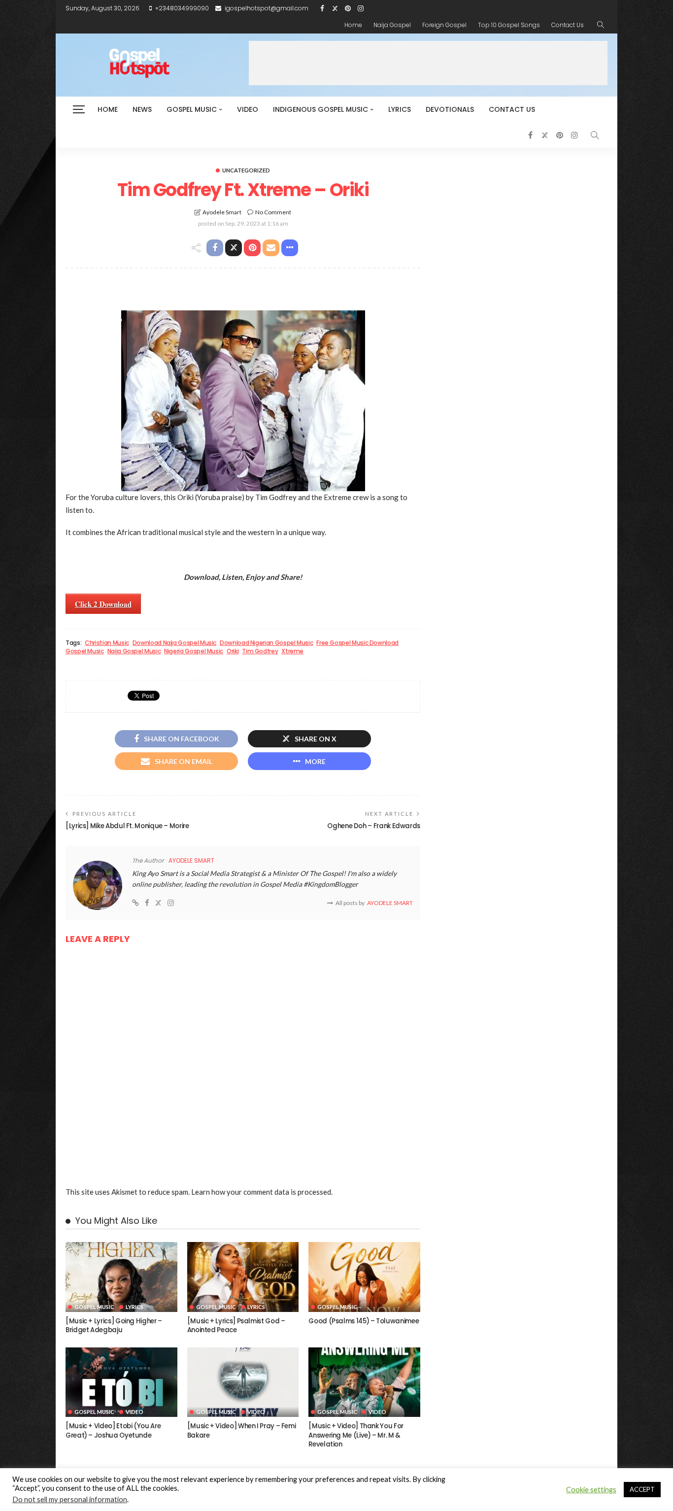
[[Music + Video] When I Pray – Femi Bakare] (243, 1382)
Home (353, 25)
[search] (600, 25)
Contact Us (567, 25)
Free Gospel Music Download (357, 643)
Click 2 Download (103, 604)
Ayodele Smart (221, 212)
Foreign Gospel (444, 25)
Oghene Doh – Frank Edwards (373, 826)
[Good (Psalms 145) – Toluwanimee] (364, 1277)
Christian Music (107, 643)
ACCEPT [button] (642, 1489)
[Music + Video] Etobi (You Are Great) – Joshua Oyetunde (113, 1430)
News (142, 109)
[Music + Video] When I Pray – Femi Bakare (241, 1430)
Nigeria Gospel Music (193, 651)
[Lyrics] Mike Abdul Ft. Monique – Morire (127, 826)
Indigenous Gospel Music (320, 109)
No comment (273, 212)
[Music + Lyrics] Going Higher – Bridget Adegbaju (114, 1325)
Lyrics (399, 109)
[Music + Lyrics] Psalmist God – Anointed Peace (236, 1325)
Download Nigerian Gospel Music (266, 643)
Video (247, 109)
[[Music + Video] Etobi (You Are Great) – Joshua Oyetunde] (121, 1382)
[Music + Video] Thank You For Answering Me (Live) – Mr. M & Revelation (356, 1435)
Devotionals (450, 109)
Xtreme (292, 651)
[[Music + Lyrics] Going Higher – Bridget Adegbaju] (121, 1277)
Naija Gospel (392, 25)
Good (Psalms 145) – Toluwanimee (363, 1321)
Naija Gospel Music (134, 651)
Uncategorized (246, 170)
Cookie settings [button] (591, 1489)
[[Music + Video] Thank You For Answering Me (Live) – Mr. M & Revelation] (364, 1382)
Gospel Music (192, 109)
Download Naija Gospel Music (174, 643)
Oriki (232, 651)
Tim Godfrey (260, 651)
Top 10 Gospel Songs (509, 25)
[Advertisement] (428, 63)
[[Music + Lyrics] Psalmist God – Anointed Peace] (243, 1277)
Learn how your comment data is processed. (262, 1191)
